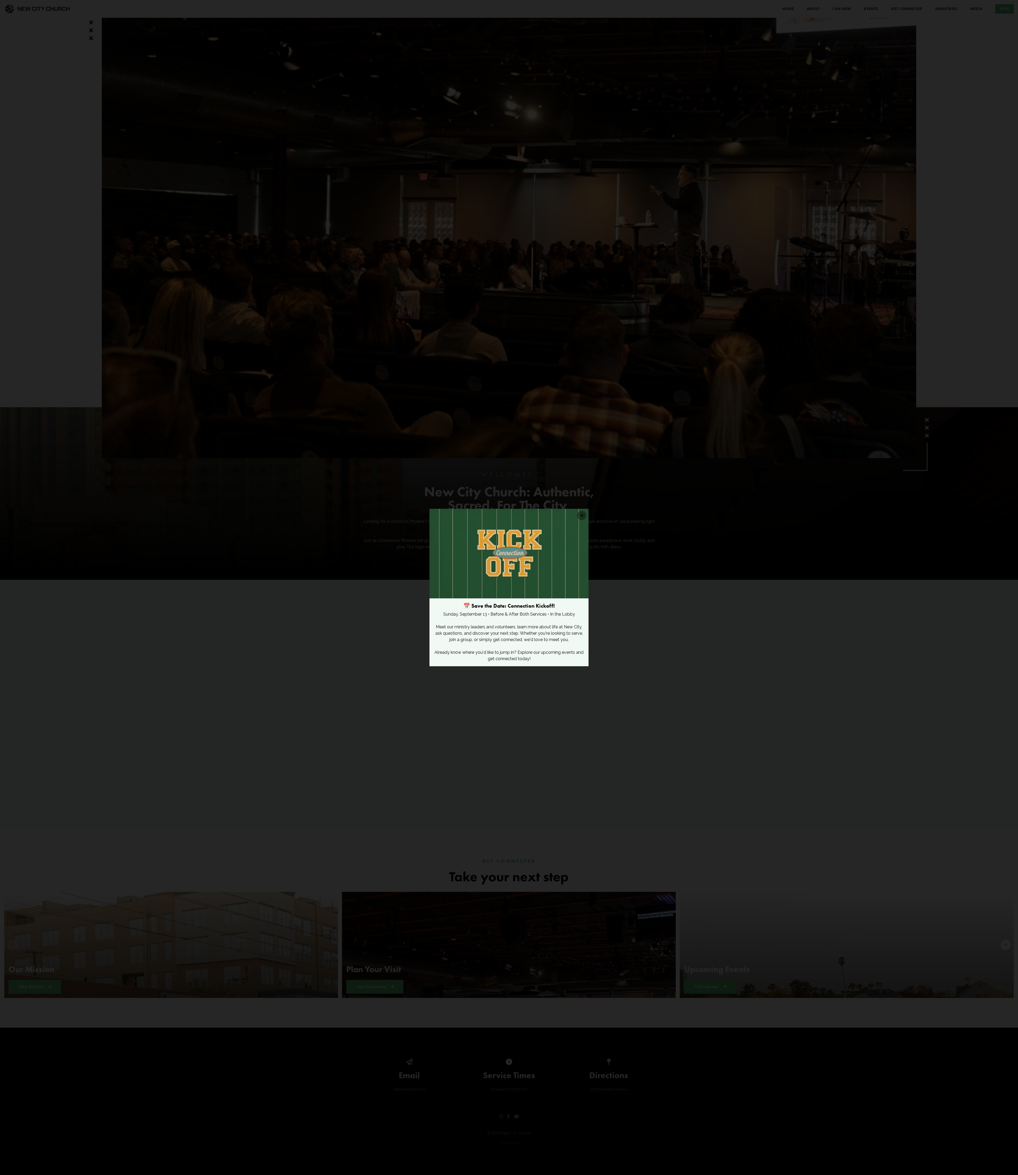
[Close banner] (581, 515)
